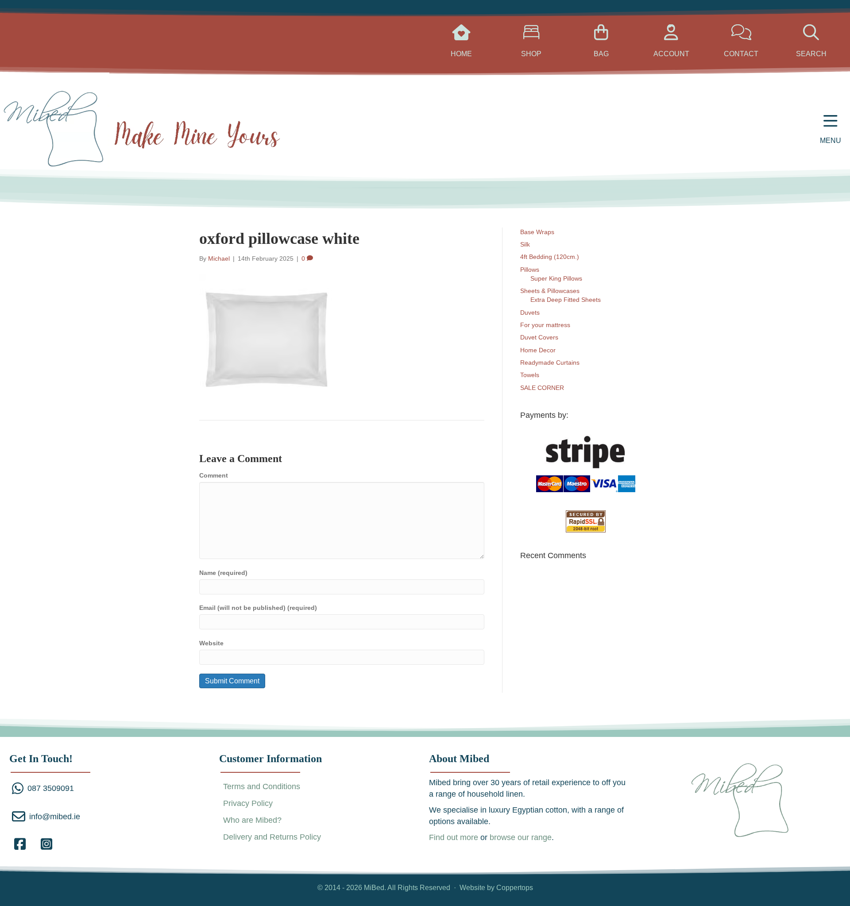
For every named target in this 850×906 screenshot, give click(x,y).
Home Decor (538, 350)
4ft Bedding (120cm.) (549, 256)
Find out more (453, 837)
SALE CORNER (542, 387)
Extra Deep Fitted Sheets (565, 299)
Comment (213, 475)
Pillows (529, 269)
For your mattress (545, 324)
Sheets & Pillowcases (550, 290)
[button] (20, 844)
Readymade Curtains (550, 362)
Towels (529, 374)
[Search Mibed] (741, 35)
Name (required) (223, 572)
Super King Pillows (556, 278)
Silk (525, 244)
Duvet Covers (539, 337)
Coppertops (514, 887)
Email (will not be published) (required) (258, 607)
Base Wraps (537, 231)
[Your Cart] (461, 35)
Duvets (530, 312)
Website (211, 643)
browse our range (521, 837)
